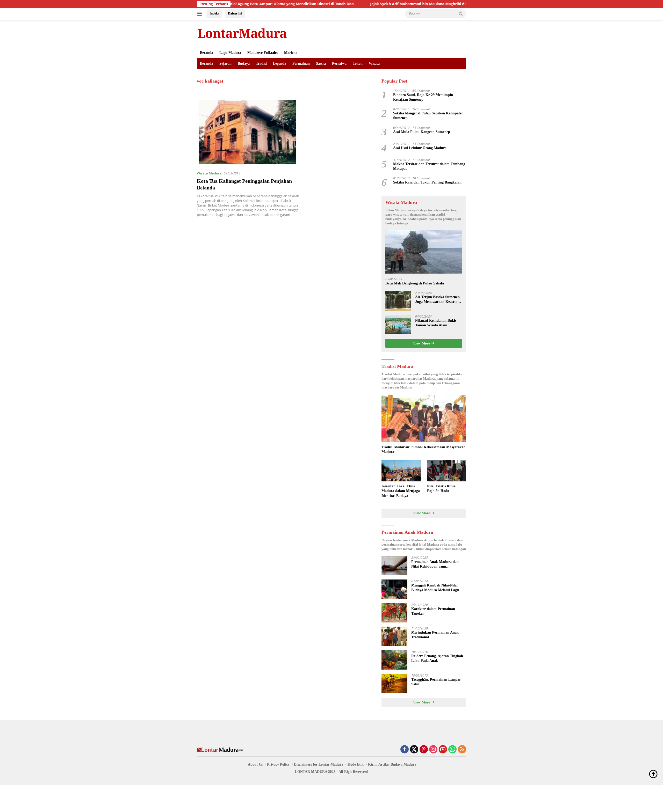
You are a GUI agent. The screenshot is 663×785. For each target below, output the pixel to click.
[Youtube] (443, 749)
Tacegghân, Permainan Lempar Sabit (436, 682)
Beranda (206, 53)
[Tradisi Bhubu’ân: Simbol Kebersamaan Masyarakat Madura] (423, 418)
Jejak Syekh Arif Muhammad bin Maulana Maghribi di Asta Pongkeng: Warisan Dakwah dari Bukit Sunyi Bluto (435, 4)
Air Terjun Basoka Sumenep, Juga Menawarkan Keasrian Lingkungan (438, 299)
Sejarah (225, 63)
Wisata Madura (209, 173)
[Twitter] (414, 749)
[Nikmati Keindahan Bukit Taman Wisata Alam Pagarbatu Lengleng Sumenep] (398, 324)
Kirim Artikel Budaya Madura (392, 764)
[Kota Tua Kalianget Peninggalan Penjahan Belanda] (248, 131)
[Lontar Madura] (242, 33)
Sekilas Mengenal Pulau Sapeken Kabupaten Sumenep (428, 115)
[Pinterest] (424, 749)
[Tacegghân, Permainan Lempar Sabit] (394, 683)
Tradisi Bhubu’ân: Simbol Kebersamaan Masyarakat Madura (423, 449)
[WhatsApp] (452, 749)
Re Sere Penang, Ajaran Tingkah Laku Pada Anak (437, 658)
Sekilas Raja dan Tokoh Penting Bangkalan (427, 182)
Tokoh (358, 63)
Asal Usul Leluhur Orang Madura (419, 148)
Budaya (244, 63)
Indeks (214, 13)
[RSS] (462, 749)
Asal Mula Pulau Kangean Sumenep (421, 132)
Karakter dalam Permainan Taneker (433, 611)
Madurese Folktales (262, 53)
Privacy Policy (278, 764)
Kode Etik (356, 764)
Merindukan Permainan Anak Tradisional (435, 634)
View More (422, 343)
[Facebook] (404, 749)
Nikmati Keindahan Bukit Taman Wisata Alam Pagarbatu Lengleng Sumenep (435, 323)
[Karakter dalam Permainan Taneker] (394, 612)
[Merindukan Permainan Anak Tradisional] (394, 636)
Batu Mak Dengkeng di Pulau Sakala (414, 283)
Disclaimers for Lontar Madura (318, 764)
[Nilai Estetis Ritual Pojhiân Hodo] (446, 471)
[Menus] (200, 13)
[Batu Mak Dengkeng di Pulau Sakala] (423, 252)
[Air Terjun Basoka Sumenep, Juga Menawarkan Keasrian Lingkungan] (398, 301)
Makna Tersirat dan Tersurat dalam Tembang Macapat (429, 166)
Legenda (279, 63)
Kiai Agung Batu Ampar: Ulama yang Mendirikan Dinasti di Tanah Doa (259, 4)
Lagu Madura (230, 53)
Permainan (301, 63)
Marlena (290, 53)
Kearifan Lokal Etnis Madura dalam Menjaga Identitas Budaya (400, 490)
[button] (461, 13)
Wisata (374, 63)
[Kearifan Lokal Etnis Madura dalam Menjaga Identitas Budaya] (401, 471)
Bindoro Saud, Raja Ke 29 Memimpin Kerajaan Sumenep (423, 97)
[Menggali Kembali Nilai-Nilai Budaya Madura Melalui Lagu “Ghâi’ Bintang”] (394, 589)
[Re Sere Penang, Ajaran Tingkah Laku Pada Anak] (394, 660)
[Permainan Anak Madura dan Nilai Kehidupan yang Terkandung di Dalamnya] (394, 565)
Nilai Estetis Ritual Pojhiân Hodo (442, 488)
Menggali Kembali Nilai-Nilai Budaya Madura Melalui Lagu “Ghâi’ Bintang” (435, 587)
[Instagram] (433, 749)
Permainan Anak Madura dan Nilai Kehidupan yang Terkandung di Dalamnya (435, 564)
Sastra (321, 63)
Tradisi (261, 63)
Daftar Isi (235, 13)
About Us (255, 764)
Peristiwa (339, 63)
